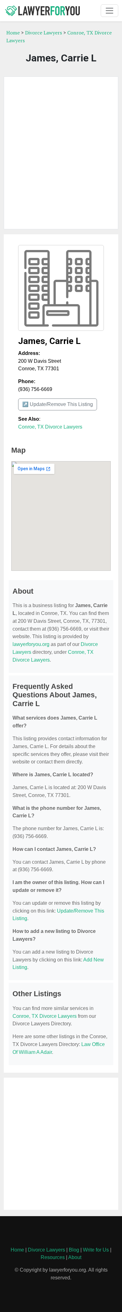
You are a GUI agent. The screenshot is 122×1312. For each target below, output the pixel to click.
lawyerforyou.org (31, 644)
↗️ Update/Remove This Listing (57, 404)
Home (13, 32)
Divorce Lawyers (43, 32)
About (74, 1257)
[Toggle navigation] (109, 10)
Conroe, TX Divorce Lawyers (50, 427)
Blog (74, 1249)
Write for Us (96, 1249)
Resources (53, 1257)
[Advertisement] (61, 153)
